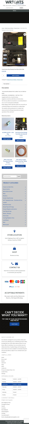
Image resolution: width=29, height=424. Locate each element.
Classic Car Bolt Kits (8, 187)
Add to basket (15, 75)
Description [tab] (6, 83)
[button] (24, 34)
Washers (5, 195)
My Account (8, 5)
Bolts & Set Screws (7, 191)
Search (21, 7)
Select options (7, 139)
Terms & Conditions (21, 5)
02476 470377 (6, 415)
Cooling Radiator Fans (8, 218)
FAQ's (4, 5)
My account (4, 359)
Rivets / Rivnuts (7, 213)
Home (3, 28)
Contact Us (14, 5)
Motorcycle (6, 224)
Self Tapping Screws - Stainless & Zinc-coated (13, 201)
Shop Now (14, 324)
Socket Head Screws (8, 198)
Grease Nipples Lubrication (10, 209)
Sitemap (3, 373)
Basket (3, 361)
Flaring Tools (16, 28)
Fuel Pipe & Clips (7, 211)
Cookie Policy (4, 371)
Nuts (4, 193)
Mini (4, 222)
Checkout (3, 362)
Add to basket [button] (20, 140)
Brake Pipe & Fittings (9, 28)
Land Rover (6, 220)
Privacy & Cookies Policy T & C (8, 370)
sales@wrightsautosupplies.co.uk (11, 417)
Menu (14, 10)
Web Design (10, 422)
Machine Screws (7, 204)
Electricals (5, 215)
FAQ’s (2, 366)
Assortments (6, 189)
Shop (2, 364)
